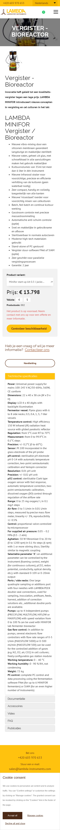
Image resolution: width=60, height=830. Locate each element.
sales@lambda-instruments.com (30, 769)
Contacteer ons (37, 350)
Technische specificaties (22, 376)
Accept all (12, 815)
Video (11, 713)
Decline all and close (15, 823)
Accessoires (15, 706)
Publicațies (14, 728)
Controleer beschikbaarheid (29, 328)
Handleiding (30, 363)
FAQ (10, 720)
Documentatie (16, 698)
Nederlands (41, 3)
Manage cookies (35, 815)
